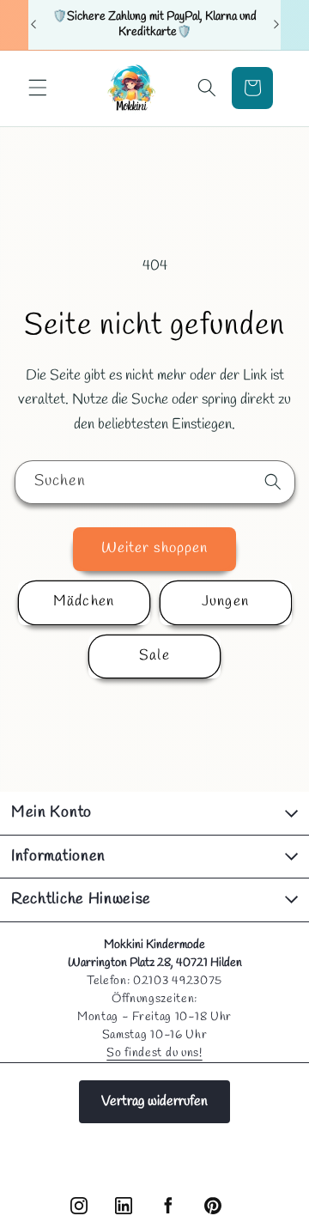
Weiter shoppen (154, 548)
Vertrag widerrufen (154, 1101)
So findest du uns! (154, 1053)
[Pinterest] (212, 1205)
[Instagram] (79, 1205)
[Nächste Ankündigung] (276, 25)
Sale (154, 656)
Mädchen (83, 602)
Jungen (225, 602)
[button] (37, 87)
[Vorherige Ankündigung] (33, 25)
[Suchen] (273, 481)
